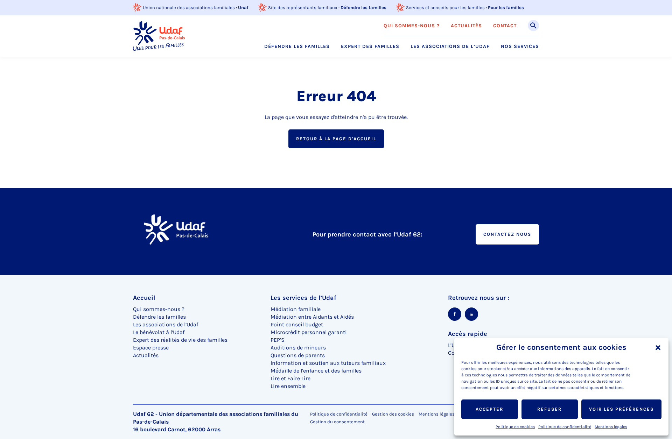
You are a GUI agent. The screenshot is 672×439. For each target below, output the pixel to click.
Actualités (466, 26)
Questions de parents (298, 355)
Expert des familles (370, 46)
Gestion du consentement (337, 421)
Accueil (144, 298)
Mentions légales (611, 426)
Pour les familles (506, 7)
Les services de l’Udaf (303, 298)
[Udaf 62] (159, 36)
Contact (505, 26)
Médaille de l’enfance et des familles (316, 370)
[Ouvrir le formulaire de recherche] (533, 25)
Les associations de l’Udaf (450, 46)
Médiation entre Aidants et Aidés (312, 316)
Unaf (243, 7)
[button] (658, 347)
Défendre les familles (363, 7)
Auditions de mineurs (298, 347)
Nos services (520, 46)
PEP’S (278, 340)
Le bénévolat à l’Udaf (158, 332)
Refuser (549, 409)
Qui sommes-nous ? (412, 26)
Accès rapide (467, 334)
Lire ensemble (288, 386)
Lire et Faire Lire (290, 378)
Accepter (489, 409)
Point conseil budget (297, 324)
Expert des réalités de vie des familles (180, 340)
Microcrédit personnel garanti (309, 332)
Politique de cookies (515, 426)
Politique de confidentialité (564, 426)
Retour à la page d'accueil (336, 138)
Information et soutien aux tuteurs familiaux (328, 363)
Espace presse (151, 347)
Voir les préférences (621, 409)
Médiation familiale (296, 309)
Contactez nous (507, 234)
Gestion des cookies (393, 414)
